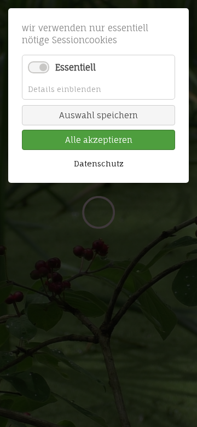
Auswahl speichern (98, 115)
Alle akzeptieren (98, 140)
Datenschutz (99, 163)
